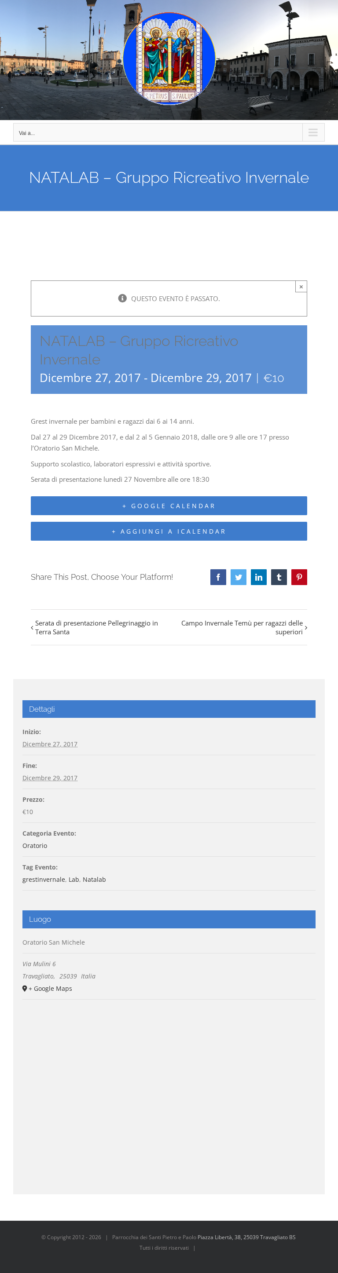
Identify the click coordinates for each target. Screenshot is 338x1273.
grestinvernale (43, 879)
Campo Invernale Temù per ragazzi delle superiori (242, 627)
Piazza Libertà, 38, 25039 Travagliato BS (247, 1237)
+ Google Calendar (169, 506)
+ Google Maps (50, 988)
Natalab (94, 879)
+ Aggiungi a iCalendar (169, 531)
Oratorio (34, 845)
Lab (74, 879)
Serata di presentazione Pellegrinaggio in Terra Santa (96, 627)
